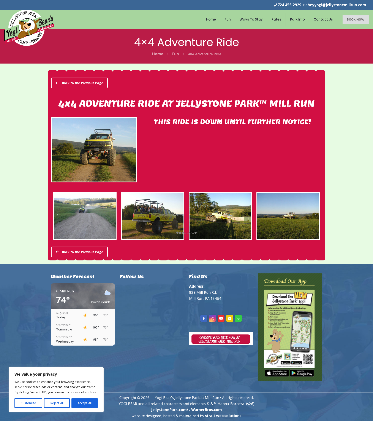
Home (157, 53)
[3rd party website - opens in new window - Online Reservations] (221, 343)
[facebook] (203, 318)
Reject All (56, 403)
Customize (28, 403)
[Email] (229, 318)
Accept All (85, 403)
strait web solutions (223, 415)
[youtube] (221, 318)
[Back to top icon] (352, 412)
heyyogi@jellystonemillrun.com (337, 4)
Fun (175, 53)
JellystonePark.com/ (169, 409)
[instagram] (212, 318)
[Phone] (238, 318)
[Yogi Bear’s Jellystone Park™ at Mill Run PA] (29, 28)
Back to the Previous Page (82, 83)
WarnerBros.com (206, 409)
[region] (56, 389)
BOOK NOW (355, 19)
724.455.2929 (289, 4)
